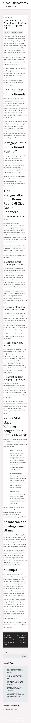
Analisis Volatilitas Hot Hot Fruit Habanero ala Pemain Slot (15, 676)
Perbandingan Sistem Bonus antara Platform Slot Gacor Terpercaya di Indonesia (15, 695)
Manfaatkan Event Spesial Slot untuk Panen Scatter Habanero (15, 682)
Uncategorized (7, 17)
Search (5, 653)
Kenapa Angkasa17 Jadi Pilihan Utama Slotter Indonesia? (14, 688)
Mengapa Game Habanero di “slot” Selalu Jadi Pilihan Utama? (15, 670)
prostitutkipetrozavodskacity (15, 4)
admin (7, 32)
